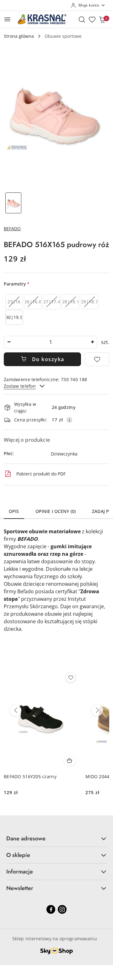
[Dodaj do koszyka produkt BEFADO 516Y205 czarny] (69, 760)
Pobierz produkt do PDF (41, 474)
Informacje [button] (19, 872)
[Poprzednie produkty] (15, 710)
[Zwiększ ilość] (92, 342)
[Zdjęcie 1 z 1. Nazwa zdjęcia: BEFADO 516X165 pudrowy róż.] (13, 202)
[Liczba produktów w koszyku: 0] (102, 19)
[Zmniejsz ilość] (8, 342)
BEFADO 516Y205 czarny (30, 776)
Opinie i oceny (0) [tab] (55, 511)
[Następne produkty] (97, 710)
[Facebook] (50, 909)
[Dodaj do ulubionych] (97, 359)
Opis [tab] (14, 511)
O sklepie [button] (18, 855)
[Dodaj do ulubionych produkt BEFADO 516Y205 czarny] (70, 677)
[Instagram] (62, 909)
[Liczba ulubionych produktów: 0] (92, 19)
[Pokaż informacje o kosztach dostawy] (69, 419)
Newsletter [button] (19, 888)
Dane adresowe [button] (26, 838)
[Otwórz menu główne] (7, 19)
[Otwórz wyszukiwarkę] (81, 19)
